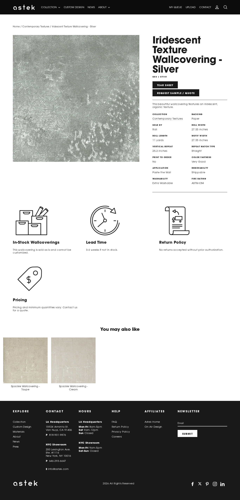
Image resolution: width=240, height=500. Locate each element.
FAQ (114, 422)
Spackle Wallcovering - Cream (73, 388)
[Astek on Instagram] (215, 484)
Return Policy (120, 427)
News (91, 7)
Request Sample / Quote (176, 93)
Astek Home (152, 422)
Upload (191, 7)
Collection (49, 7)
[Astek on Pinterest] (207, 484)
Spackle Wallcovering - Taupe (25, 388)
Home (16, 26)
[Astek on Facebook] (192, 484)
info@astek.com (58, 469)
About (102, 7)
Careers (117, 436)
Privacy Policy (121, 431)
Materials (18, 431)
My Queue (175, 7)
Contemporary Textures (35, 26)
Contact (205, 7)
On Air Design (153, 427)
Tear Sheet (165, 85)
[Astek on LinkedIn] (222, 484)
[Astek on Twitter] (200, 484)
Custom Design (74, 7)
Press (16, 446)
